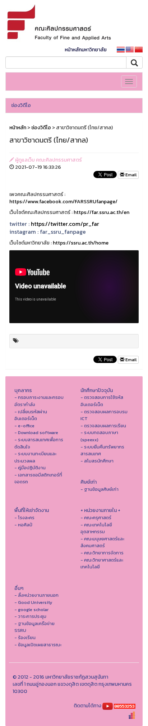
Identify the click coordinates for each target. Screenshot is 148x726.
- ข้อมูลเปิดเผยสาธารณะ (37, 644)
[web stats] (124, 705)
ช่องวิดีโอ (21, 105)
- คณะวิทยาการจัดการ (102, 552)
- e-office (24, 425)
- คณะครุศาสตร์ (95, 517)
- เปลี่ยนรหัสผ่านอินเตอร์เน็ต (30, 415)
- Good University (33, 602)
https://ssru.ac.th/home (80, 243)
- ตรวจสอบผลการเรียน (103, 425)
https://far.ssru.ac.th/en (101, 212)
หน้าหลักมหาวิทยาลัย (86, 49)
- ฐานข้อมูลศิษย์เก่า (99, 489)
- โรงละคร (24, 517)
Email (130, 175)
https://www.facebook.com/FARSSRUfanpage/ (63, 201)
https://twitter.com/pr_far (65, 223)
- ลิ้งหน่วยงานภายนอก (36, 595)
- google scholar (31, 609)
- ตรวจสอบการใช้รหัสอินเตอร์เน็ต (101, 401)
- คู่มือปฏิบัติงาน (30, 467)
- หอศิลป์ (23, 524)
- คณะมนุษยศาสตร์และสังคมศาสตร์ (102, 542)
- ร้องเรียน (25, 637)
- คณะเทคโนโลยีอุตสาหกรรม (96, 528)
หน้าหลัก (17, 127)
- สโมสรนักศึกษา (97, 460)
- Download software (36, 432)
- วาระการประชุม (30, 616)
